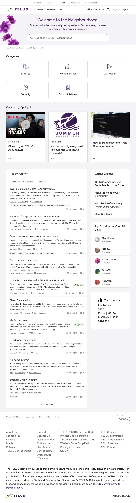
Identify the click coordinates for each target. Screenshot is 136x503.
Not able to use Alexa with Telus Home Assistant (37, 280)
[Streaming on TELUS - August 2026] (25, 125)
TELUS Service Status (18, 450)
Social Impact (91, 3)
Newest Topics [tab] (29, 182)
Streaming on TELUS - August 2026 (21, 148)
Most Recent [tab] (15, 182)
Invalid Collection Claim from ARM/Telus (32, 188)
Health (62, 3)
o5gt (11, 372)
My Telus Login (18, 320)
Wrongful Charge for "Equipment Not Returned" (36, 216)
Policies (10, 447)
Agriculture (75, 3)
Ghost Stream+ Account (23, 260)
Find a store (43, 443)
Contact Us (43, 435)
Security (64, 450)
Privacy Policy (45, 417)
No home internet (19, 359)
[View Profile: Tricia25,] (97, 271)
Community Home (13, 417)
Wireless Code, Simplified (74, 443)
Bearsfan (13, 293)
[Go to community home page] (17, 9)
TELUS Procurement (112, 439)
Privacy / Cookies (70, 447)
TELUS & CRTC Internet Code (77, 431)
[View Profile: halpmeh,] (97, 282)
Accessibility (13, 435)
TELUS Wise (108, 447)
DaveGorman (15, 273)
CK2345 (13, 202)
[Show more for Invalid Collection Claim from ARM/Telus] (68, 205)
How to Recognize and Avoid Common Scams (110, 144)
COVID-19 (42, 458)
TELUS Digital (108, 431)
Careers (10, 439)
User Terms (43, 447)
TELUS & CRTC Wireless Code (77, 439)
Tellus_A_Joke (15, 229)
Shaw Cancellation (20, 300)
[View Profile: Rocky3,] (97, 250)
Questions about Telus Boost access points (34, 236)
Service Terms (45, 450)
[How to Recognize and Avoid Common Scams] (110, 125)
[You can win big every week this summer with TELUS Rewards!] (68, 125)
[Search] (108, 9)
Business (51, 3)
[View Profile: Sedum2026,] (97, 261)
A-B (10, 158)
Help (57, 417)
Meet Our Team (103, 213)
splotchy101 (15, 249)
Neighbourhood (46, 439)
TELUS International (112, 435)
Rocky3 (13, 333)
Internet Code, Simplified (74, 435)
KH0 (11, 392)
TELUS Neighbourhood (14, 48)
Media (9, 443)
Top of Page (30, 417)
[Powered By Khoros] (123, 418)
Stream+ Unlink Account (23, 379)
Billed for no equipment (23, 339)
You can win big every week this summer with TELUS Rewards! (67, 150)
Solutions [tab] (42, 182)
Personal (38, 3)
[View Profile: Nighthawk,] (97, 239)
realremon (14, 313)
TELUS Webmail (110, 443)
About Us (11, 431)
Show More (48, 404)
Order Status (44, 454)
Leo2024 (13, 353)
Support (41, 431)
